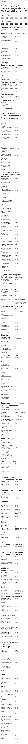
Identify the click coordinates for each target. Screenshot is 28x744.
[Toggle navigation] (25, 1)
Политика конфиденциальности (17, 742)
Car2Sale (3, 1)
